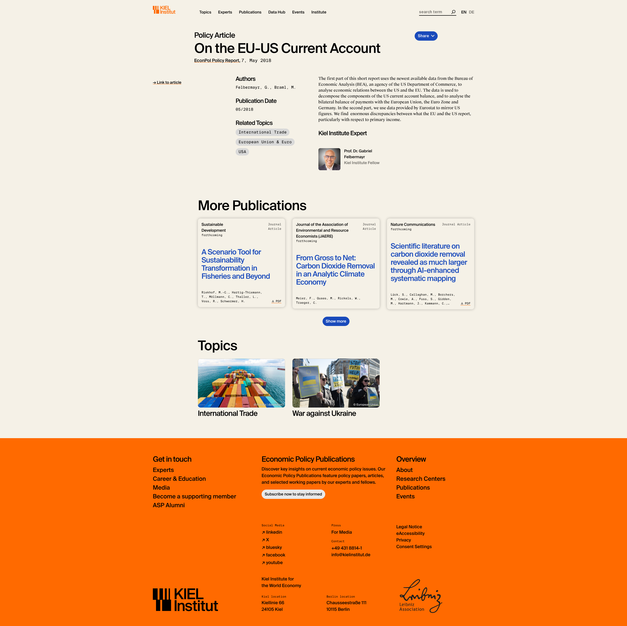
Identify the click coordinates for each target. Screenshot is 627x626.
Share (423, 35)
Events (405, 496)
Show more (336, 321)
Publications (413, 488)
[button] (205, 12)
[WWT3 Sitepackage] (171, 10)
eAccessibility (410, 533)
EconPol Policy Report (216, 60)
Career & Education (179, 479)
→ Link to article (167, 82)
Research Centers (421, 479)
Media (161, 488)
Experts (163, 470)
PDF (278, 301)
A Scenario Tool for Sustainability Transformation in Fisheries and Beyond (236, 264)
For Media (341, 532)
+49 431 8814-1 (346, 548)
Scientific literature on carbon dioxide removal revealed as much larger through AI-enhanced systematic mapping (429, 262)
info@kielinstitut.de (350, 555)
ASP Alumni (169, 505)
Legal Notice (409, 527)
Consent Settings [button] (414, 547)
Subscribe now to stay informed (293, 494)
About (404, 470)
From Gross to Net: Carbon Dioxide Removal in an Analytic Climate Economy (335, 270)
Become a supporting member (194, 496)
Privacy (403, 540)
